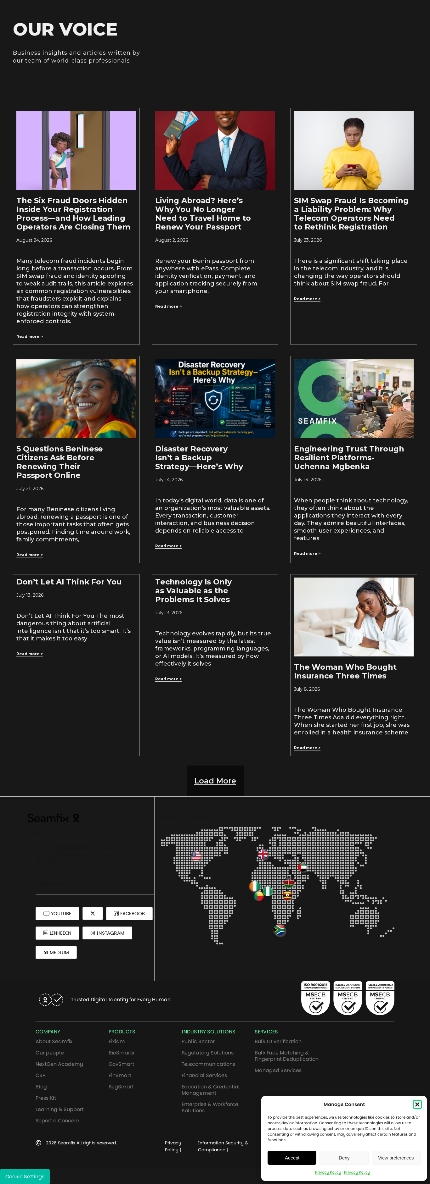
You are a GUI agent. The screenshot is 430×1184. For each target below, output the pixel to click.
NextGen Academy (59, 1064)
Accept (292, 1157)
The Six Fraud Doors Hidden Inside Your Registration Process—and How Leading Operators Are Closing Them (73, 213)
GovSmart (121, 1064)
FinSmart (120, 1075)
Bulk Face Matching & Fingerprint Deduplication (287, 1056)
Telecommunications (208, 1064)
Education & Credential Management (211, 1090)
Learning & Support (60, 1109)
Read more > (29, 336)
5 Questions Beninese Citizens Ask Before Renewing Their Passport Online (59, 462)
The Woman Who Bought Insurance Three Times (345, 671)
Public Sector (198, 1041)
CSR (41, 1075)
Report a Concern (57, 1120)
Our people (50, 1052)
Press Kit (46, 1098)
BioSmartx (121, 1052)
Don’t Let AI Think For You (69, 581)
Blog (41, 1086)
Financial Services (204, 1075)
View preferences (396, 1157)
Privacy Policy (328, 1172)
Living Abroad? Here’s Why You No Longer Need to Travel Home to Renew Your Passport (203, 213)
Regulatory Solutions (208, 1052)
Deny (344, 1157)
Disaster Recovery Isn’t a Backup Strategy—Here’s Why (199, 457)
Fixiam (117, 1041)
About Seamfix (54, 1041)
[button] (417, 1104)
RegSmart (121, 1086)
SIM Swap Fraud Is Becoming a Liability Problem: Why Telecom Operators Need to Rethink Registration (351, 213)
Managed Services (278, 1070)
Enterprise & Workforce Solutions (210, 1107)
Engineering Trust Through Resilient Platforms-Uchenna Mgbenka (349, 457)
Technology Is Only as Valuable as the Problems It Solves (193, 590)
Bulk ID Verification (278, 1041)
